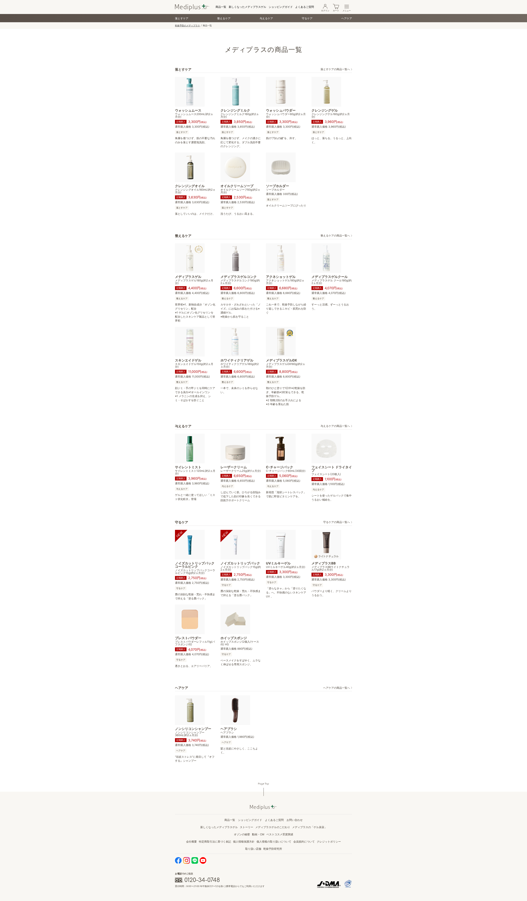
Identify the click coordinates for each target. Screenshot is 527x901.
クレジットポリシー (329, 841)
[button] (336, 69)
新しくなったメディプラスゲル (247, 6)
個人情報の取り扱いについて (274, 841)
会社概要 (191, 841)
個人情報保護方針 (243, 841)
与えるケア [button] (182, 488)
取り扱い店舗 (253, 848)
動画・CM (258, 834)
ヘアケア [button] (180, 750)
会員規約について (304, 841)
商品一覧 (221, 6)
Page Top (263, 783)
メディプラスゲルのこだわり (272, 827)
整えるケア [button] (182, 298)
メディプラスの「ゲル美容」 (309, 827)
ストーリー (246, 827)
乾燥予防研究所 (272, 848)
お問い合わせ (295, 820)
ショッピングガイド (281, 6)
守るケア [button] (180, 588)
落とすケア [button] (182, 132)
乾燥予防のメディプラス (187, 25)
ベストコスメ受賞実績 (279, 834)
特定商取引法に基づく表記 (215, 841)
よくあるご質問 (304, 6)
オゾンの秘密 (242, 834)
